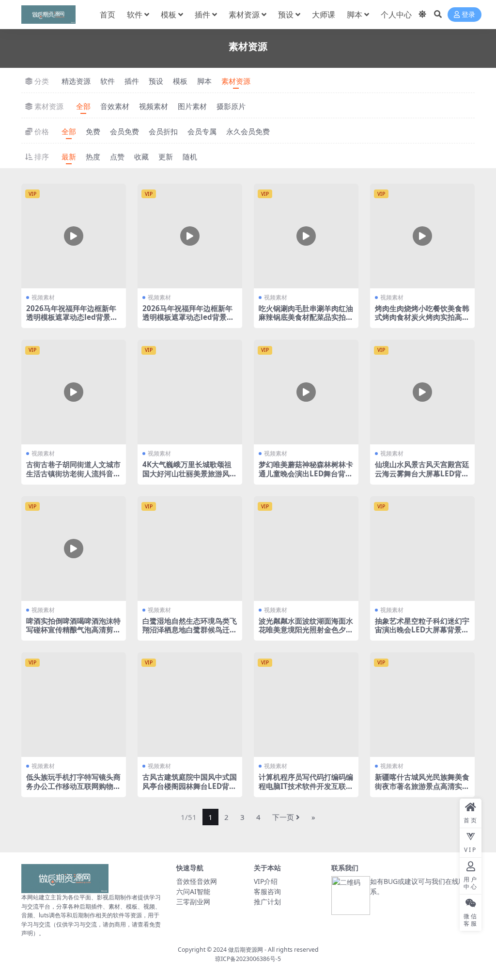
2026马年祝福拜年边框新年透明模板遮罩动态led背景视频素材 (188, 316)
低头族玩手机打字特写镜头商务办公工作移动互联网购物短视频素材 (73, 785)
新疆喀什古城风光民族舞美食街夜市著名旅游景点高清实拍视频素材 (422, 785)
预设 (286, 14)
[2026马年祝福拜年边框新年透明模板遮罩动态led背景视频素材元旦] (73, 236)
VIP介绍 (266, 881)
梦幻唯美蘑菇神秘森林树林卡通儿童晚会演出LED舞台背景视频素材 (306, 473)
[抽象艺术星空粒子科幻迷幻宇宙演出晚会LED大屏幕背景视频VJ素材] (422, 548)
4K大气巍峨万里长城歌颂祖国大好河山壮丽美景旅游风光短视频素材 (189, 473)
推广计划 (267, 901)
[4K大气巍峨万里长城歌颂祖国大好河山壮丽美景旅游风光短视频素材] (190, 392)
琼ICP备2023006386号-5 (248, 959)
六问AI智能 (193, 891)
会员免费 (124, 131)
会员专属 (202, 131)
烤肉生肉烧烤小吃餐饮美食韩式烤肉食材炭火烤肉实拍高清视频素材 (422, 316)
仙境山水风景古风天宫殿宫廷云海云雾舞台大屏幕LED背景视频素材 (422, 473)
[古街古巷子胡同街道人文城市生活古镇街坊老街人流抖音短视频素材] (73, 392)
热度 (93, 156)
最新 (69, 156)
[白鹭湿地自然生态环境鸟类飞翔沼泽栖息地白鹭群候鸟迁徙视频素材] (190, 548)
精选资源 (76, 81)
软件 (134, 14)
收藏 (141, 156)
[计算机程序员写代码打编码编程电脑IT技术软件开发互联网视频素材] (306, 704)
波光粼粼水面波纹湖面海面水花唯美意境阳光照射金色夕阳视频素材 (306, 629)
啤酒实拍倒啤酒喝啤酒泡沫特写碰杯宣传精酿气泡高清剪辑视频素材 (73, 629)
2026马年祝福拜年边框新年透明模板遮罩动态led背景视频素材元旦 (72, 316)
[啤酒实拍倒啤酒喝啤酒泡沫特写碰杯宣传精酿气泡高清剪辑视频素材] (73, 548)
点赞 (117, 156)
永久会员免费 (248, 131)
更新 (165, 156)
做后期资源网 (245, 949)
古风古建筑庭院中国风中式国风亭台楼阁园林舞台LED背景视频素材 (189, 785)
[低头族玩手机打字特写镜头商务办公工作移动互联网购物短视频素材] (73, 704)
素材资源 (244, 14)
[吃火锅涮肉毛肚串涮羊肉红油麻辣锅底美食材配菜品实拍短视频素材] (306, 236)
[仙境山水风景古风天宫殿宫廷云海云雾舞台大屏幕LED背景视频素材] (422, 392)
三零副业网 (193, 901)
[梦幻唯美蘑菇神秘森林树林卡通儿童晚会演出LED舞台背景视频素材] (306, 392)
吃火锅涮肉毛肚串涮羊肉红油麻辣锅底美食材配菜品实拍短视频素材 (306, 316)
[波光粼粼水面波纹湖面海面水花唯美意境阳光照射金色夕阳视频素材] (306, 548)
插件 (202, 14)
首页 (107, 14)
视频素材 (153, 106)
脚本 (354, 14)
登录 (468, 14)
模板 (168, 14)
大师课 (323, 14)
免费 (93, 131)
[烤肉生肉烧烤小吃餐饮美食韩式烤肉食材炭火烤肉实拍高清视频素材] (422, 236)
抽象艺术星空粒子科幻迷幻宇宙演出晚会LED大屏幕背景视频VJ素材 (422, 629)
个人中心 (396, 14)
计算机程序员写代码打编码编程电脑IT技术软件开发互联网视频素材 (306, 785)
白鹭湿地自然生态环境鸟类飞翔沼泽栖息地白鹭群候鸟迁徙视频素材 (189, 629)
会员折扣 (163, 131)
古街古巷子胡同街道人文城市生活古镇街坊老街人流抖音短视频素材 (73, 473)
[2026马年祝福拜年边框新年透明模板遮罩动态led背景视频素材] (190, 236)
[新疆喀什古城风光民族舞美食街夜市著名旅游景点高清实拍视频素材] (422, 704)
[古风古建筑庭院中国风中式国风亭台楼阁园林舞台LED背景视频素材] (190, 704)
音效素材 (114, 106)
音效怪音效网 (196, 881)
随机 (190, 156)
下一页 (283, 817)
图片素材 (192, 106)
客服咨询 (267, 891)
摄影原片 (231, 106)
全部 (83, 106)
